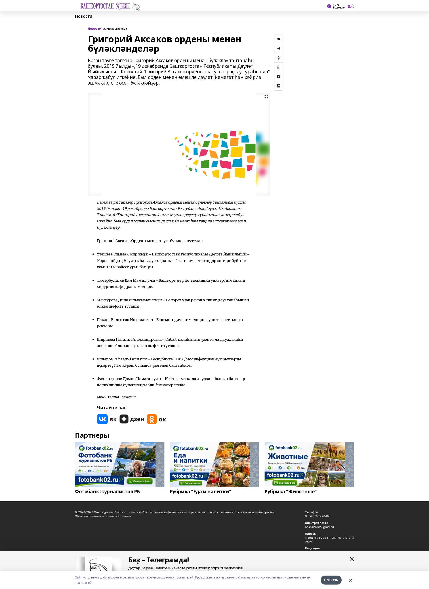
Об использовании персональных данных (103, 516)
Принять (331, 580)
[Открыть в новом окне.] (107, 419)
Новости (83, 16)
